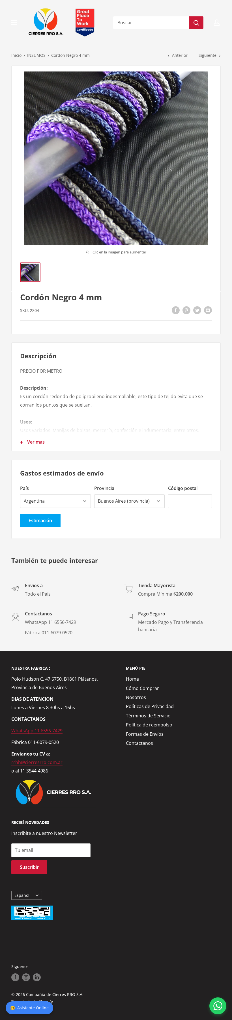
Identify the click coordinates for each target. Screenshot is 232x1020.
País (24, 488)
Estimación (40, 520)
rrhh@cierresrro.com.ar (37, 762)
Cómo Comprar (142, 688)
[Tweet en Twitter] (197, 310)
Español (21, 895)
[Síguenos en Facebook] (15, 977)
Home (132, 679)
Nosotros (136, 697)
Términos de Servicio (148, 716)
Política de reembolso (149, 725)
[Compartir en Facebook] (176, 310)
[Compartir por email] (208, 310)
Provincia (104, 488)
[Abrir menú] (14, 22)
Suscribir (29, 867)
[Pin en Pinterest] (186, 310)
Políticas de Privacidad (150, 706)
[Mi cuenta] (217, 22)
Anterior (180, 55)
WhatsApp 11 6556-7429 (37, 731)
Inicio (16, 55)
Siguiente (207, 55)
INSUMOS (36, 55)
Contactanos (139, 743)
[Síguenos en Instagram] (26, 977)
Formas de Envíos (145, 734)
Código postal (182, 488)
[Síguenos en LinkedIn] (37, 977)
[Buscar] (196, 22)
